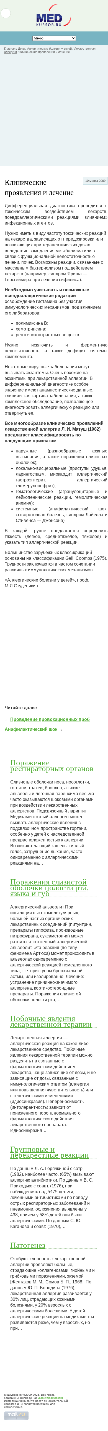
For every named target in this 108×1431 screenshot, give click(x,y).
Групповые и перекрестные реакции (49, 1152)
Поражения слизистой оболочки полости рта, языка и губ (49, 887)
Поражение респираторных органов (52, 765)
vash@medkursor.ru (50, 1397)
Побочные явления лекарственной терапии (51, 1021)
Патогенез (27, 1245)
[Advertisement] (54, 112)
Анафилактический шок (31, 729)
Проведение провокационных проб (50, 719)
